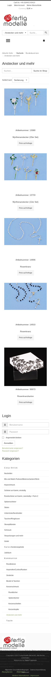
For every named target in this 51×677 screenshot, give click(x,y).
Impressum (34, 676)
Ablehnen (21, 672)
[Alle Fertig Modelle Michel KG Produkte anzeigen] (14, 642)
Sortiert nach (7, 80)
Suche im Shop (40, 71)
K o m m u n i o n (32, 53)
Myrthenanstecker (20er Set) (25, 137)
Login (10, 5)
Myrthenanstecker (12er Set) (25, 202)
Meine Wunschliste (34, 5)
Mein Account (19, 5)
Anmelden (8, 443)
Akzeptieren (7, 672)
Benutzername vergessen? (12, 448)
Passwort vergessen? (10, 451)
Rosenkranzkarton (25, 396)
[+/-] (31, 80)
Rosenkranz (25, 267)
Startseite (20, 53)
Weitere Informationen (20, 676)
